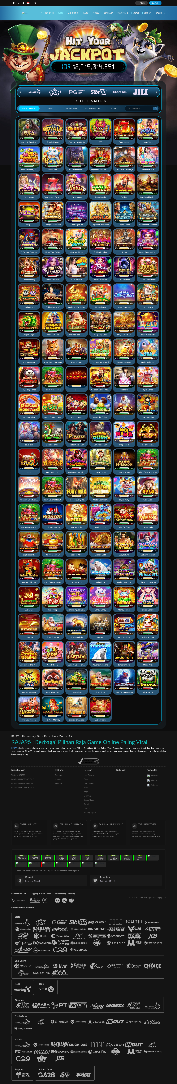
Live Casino (73, 13)
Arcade (136, 13)
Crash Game (123, 13)
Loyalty (58, 779)
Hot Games (49, 13)
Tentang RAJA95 (18, 775)
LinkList (154, 780)
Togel (96, 13)
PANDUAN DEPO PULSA (22, 783)
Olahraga (108, 13)
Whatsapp (155, 785)
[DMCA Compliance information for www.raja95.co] (88, 761)
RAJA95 (15, 748)
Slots (60, 13)
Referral (58, 783)
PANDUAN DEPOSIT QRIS (22, 779)
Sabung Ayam (90, 813)
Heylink (154, 776)
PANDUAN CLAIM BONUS (22, 788)
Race (85, 13)
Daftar (155, 3)
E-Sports (148, 13)
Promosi (58, 775)
